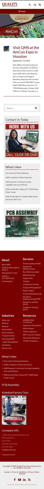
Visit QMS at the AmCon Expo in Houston (26, 52)
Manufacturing (29, 275)
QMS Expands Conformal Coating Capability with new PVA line (22, 369)
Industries (8, 315)
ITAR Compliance (30, 332)
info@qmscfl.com (9, 450)
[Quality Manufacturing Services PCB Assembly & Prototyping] (10, 4)
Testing (26, 281)
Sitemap (22, 474)
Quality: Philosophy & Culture (10, 269)
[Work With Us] (22, 156)
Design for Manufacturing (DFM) (31, 298)
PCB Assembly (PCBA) (32, 264)
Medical (5, 326)
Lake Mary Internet (30, 484)
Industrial (6, 320)
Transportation (8, 336)
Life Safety (6, 345)
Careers (7, 472)
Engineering (28, 278)
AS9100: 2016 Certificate (28, 321)
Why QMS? (6, 264)
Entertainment (8, 333)
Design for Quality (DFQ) (30, 303)
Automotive (7, 348)
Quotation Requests (31, 338)
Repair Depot (28, 291)
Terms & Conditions (19, 472)
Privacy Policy (33, 472)
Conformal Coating (31, 284)
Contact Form (8, 455)
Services (28, 259)
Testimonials (7, 281)
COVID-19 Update (30, 341)
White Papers (28, 328)
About (5, 260)
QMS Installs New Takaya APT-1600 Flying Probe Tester (21, 376)
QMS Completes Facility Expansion (19, 177)
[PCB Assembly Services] (22, 236)
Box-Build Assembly (31, 272)
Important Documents (32, 325)
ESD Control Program (32, 335)
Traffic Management (10, 342)
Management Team (9, 273)
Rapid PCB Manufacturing (29, 268)
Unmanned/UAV (8, 339)
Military (5, 323)
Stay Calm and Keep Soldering (17, 173)
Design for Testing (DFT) (30, 308)
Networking (7, 329)
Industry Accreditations (8, 277)
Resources (29, 315)
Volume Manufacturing (32, 294)
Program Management (32, 287)
